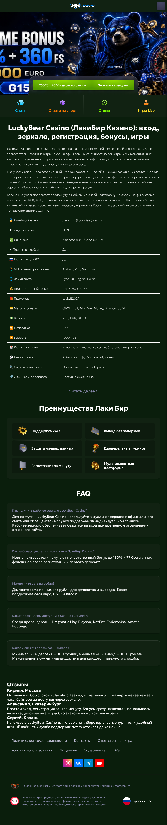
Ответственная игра (115, 740)
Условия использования (32, 750)
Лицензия (68, 750)
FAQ (116, 750)
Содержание (94, 750)
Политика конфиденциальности (39, 740)
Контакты (82, 740)
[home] (83, 6)
